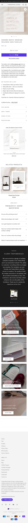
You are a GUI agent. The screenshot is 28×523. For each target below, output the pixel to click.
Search (3, 438)
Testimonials (4, 472)
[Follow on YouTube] (13, 504)
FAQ (2, 441)
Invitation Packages (5, 467)
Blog (2, 462)
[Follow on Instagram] (6, 504)
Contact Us (4, 477)
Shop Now (8, 359)
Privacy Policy (4, 448)
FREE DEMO (14, 102)
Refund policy (4, 450)
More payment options (14, 58)
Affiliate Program (5, 465)
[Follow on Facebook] (2, 504)
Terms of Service (5, 453)
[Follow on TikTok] (17, 504)
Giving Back (4, 474)
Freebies (3, 443)
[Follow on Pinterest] (9, 504)
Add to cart (14, 50)
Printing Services (11, 332)
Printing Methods (5, 469)
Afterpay (3, 446)
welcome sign (17, 64)
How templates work (12, 385)
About (2, 460)
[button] (25, 182)
